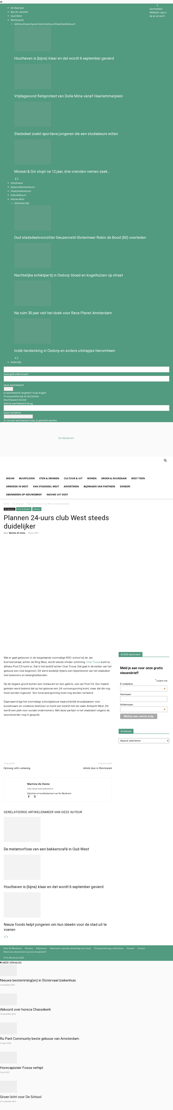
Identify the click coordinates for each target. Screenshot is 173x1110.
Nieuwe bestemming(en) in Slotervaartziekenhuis (38, 980)
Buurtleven (27, 478)
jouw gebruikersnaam (16, 374)
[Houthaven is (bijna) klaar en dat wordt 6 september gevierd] (58, 867)
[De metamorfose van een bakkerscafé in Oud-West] (58, 829)
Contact (141, 948)
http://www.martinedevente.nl (40, 789)
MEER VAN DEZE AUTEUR (63, 812)
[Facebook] (7, 546)
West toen (138, 478)
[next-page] (7, 936)
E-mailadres (143, 683)
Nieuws (37, 509)
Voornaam (125, 694)
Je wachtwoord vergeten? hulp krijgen (25, 392)
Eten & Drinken (49, 478)
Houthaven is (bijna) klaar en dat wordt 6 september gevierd (54, 887)
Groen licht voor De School (21, 1097)
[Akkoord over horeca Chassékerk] (86, 999)
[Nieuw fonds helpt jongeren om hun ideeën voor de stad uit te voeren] (58, 905)
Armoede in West (17, 486)
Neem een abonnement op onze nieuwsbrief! (25, 951)
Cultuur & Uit (73, 478)
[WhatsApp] (14, 546)
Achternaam (143, 704)
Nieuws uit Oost (57, 494)
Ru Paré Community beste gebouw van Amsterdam (39, 1039)
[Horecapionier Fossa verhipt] (86, 1058)
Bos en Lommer (19, 11)
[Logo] (29, 472)
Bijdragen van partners (99, 486)
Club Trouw (93, 662)
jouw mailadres (12, 412)
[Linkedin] (30, 546)
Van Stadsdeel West (46, 486)
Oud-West (16, 16)
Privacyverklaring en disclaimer (21, 396)
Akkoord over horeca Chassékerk (25, 1009)
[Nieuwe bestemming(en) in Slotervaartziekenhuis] (86, 970)
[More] (46, 546)
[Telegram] (38, 546)
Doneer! (125, 486)
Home (6, 503)
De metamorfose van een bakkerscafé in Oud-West (46, 849)
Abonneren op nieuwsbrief (24, 494)
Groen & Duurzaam (114, 478)
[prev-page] (5, 936)
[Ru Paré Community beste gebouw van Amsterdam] (86, 1028)
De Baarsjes (17, 7)
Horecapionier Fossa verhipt (21, 1068)
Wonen (91, 478)
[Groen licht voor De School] (86, 1087)
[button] (165, 461)
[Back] (157, 5)
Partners (29, 948)
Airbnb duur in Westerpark (97, 768)
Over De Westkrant (13, 948)
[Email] (22, 546)
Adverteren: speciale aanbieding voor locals (70, 948)
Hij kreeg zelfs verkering (17, 768)
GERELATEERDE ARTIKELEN (24, 812)
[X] (36, 797)
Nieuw (10, 478)
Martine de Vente (17, 533)
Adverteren (71, 486)
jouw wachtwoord (14, 385)
